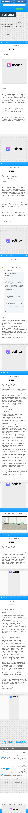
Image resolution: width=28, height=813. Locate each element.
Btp (2, 763)
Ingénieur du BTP (5, 768)
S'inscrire (20, 1)
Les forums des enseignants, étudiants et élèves (13, 22)
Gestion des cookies (21, 804)
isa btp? (3, 751)
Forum (5, 21)
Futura (4, 804)
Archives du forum (14, 21)
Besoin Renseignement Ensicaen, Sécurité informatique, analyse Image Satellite (14, 743)
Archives (9, 804)
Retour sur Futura (7, 1)
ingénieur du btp (5, 757)
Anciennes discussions (7, 24)
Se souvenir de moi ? (11, 9)
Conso (13, 804)
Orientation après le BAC (7, 26)
